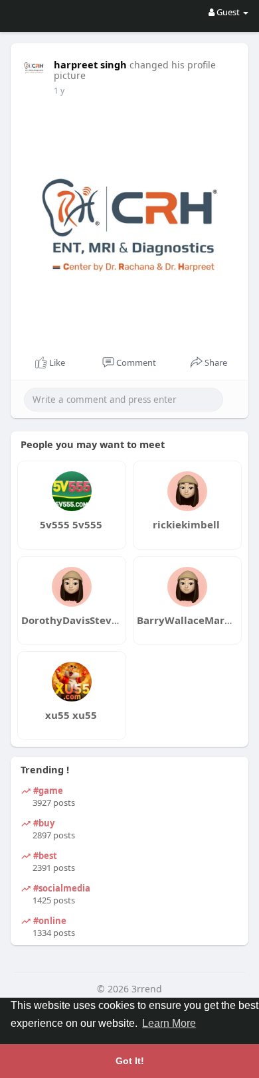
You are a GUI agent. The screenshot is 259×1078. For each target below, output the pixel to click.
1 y (59, 90)
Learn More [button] (169, 1023)
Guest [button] (228, 12)
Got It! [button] (130, 1060)
